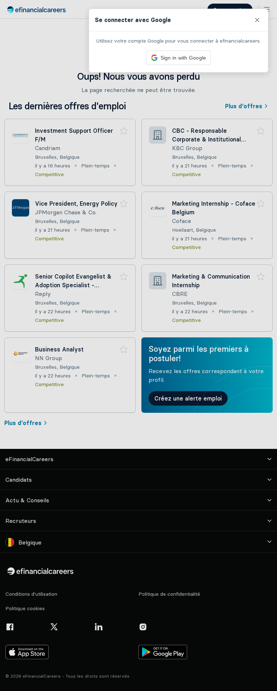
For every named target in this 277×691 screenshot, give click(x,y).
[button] (138, 345)
